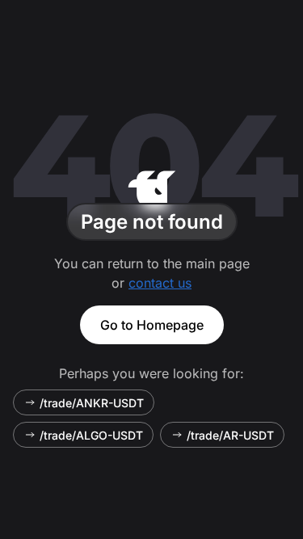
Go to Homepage (152, 325)
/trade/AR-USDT (230, 435)
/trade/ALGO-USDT (91, 435)
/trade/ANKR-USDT (92, 403)
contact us (159, 283)
